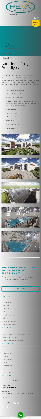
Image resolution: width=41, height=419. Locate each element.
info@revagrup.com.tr (11, 387)
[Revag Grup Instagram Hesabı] (38, 18)
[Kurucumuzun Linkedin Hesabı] (35, 18)
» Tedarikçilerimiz (8, 315)
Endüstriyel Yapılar (9, 350)
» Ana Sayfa (7, 302)
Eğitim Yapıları (7, 353)
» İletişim (6, 318)
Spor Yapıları (7, 369)
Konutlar (6, 362)
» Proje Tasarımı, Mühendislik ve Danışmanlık (16, 334)
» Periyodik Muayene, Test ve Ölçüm (14, 340)
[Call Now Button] (20, 415)
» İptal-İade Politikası (9, 321)
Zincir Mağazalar (8, 356)
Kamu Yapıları (7, 359)
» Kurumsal (6, 305)
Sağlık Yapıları (7, 366)
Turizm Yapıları (7, 372)
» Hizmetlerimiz (8, 309)
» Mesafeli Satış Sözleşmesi (11, 324)
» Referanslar (7, 312)
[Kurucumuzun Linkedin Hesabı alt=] (14, 402)
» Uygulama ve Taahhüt (10, 337)
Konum (5, 398)
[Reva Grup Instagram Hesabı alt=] (17, 402)
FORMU (36, 23)
